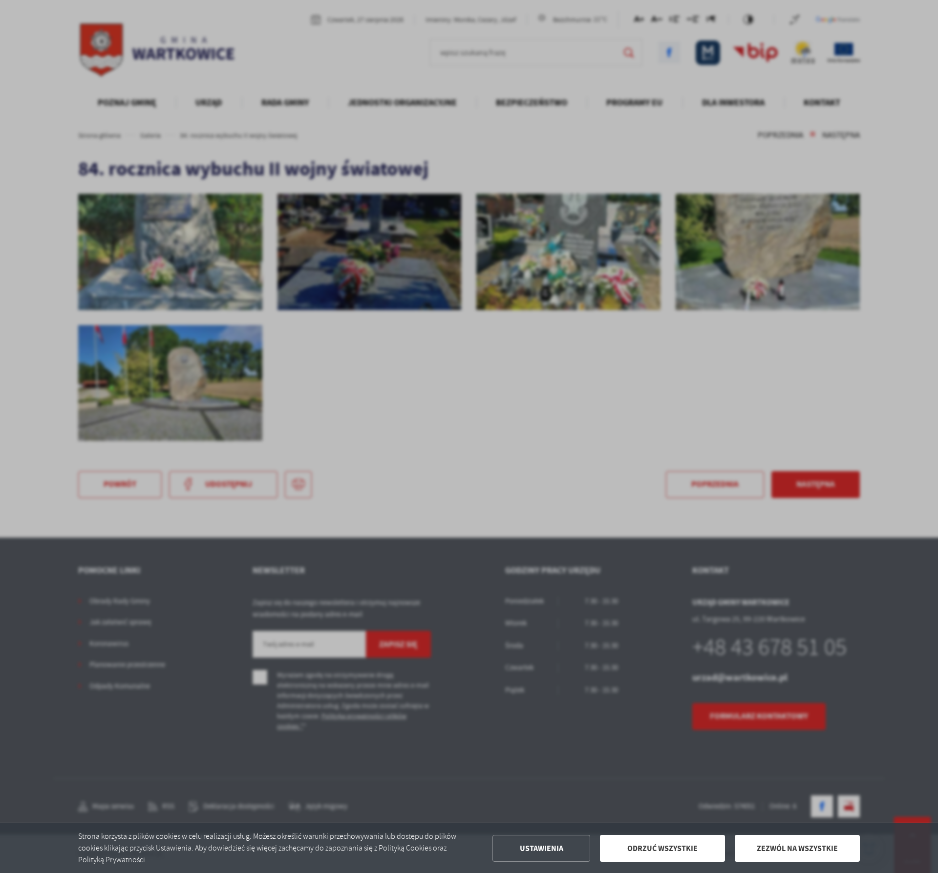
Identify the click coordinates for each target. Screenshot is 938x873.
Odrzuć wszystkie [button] (662, 848)
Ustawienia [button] (541, 848)
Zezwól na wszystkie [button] (797, 848)
